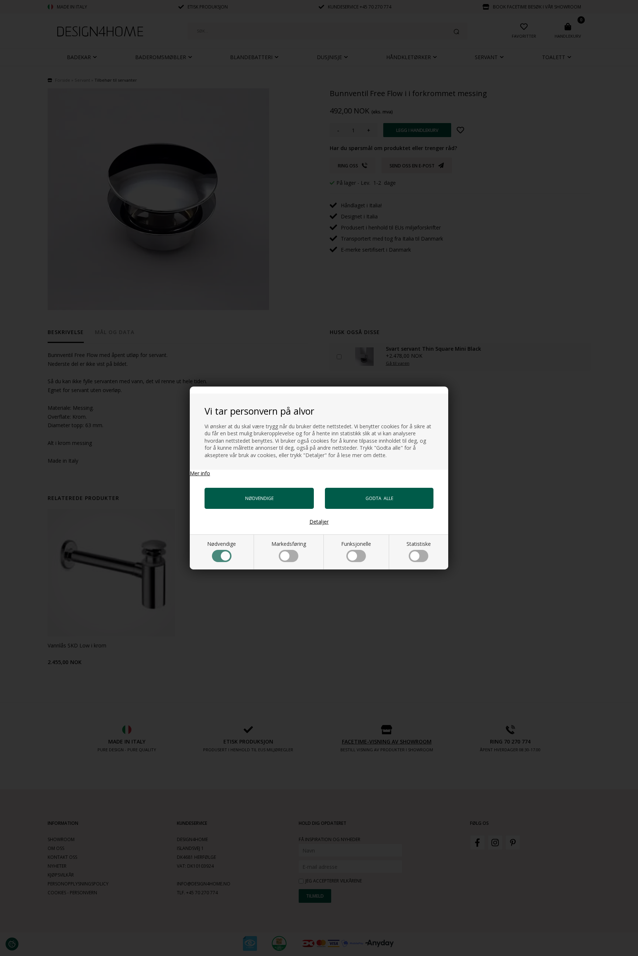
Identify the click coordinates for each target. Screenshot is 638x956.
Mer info (200, 473)
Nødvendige (221, 543)
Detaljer (319, 521)
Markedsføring (288, 543)
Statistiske (419, 543)
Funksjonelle (356, 543)
